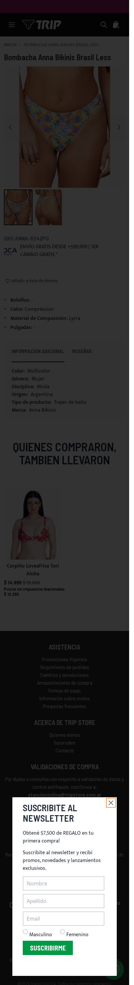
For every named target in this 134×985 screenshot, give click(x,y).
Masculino (40, 934)
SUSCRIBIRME (48, 948)
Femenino (77, 934)
